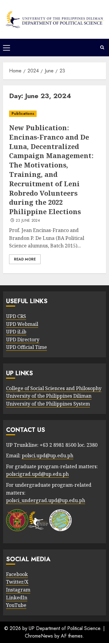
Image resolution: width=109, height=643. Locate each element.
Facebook (17, 574)
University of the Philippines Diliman (48, 396)
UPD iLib (16, 331)
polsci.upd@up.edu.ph (47, 455)
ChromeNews (39, 635)
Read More (25, 259)
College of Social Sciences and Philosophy (53, 388)
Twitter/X (17, 581)
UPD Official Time (26, 347)
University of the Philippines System (48, 403)
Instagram (18, 589)
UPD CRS (16, 316)
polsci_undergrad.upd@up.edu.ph (45, 500)
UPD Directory (22, 339)
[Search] (102, 47)
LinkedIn (16, 597)
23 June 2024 (28, 220)
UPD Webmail (22, 324)
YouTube (16, 605)
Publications (23, 113)
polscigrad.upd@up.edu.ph (37, 474)
